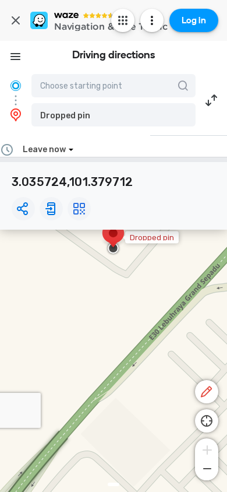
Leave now (44, 149)
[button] (113, 114)
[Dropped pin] (113, 239)
